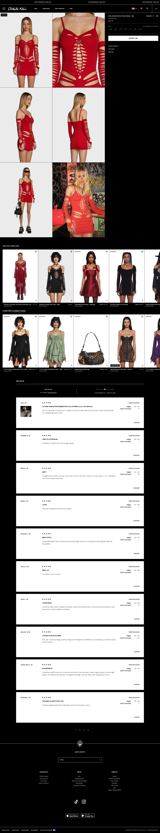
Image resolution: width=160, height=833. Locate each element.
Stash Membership (114, 790)
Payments (79, 783)
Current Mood (112, 18)
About (115, 776)
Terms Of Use (15, 830)
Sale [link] (71, 8)
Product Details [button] (113, 45)
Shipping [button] (111, 51)
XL (134, 29)
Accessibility (34, 830)
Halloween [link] (46, 8)
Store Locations (114, 778)
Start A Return (44, 783)
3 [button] (83, 730)
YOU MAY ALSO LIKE (11, 246)
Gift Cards (114, 785)
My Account (44, 778)
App (114, 787)
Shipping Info (79, 778)
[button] (42, 2)
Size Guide (114, 781)
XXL (139, 29)
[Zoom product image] (26, 50)
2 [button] (79, 730)
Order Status (44, 776)
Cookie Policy (25, 830)
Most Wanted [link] (59, 8)
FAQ (79, 776)
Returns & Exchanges (79, 781)
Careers (114, 783)
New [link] (35, 8)
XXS (109, 29)
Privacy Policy (6, 830)
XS (115, 29)
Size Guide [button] (111, 48)
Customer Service (79, 785)
